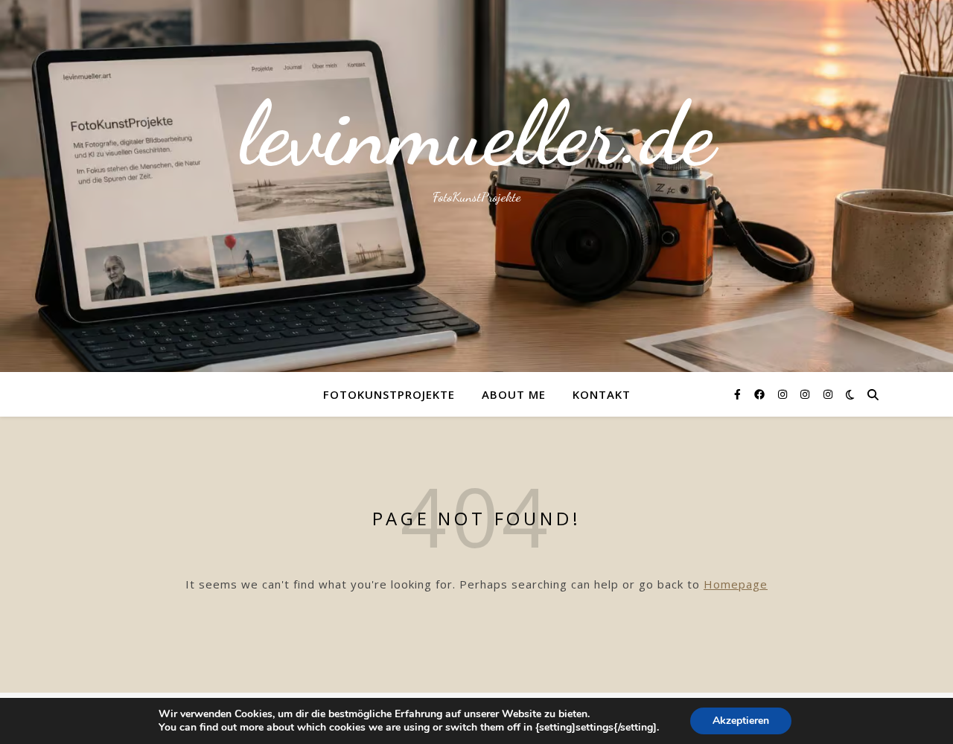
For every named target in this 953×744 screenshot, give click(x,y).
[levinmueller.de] (476, 186)
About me (514, 394)
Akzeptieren (741, 720)
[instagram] (784, 394)
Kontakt (602, 394)
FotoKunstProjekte (389, 394)
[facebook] (761, 394)
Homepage (736, 584)
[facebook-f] (739, 394)
